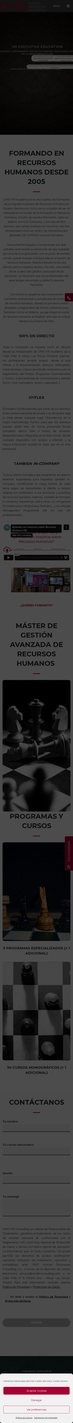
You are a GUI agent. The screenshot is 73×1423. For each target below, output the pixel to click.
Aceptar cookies (37, 1390)
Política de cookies (24, 1417)
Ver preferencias (36, 1409)
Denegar (36, 1400)
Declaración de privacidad (45, 1417)
